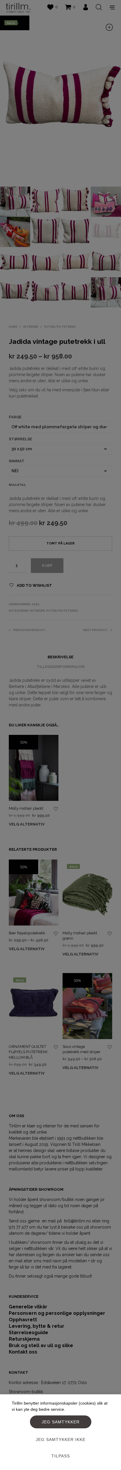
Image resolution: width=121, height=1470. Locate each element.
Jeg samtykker (61, 1422)
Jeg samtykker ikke (60, 1439)
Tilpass (60, 1456)
